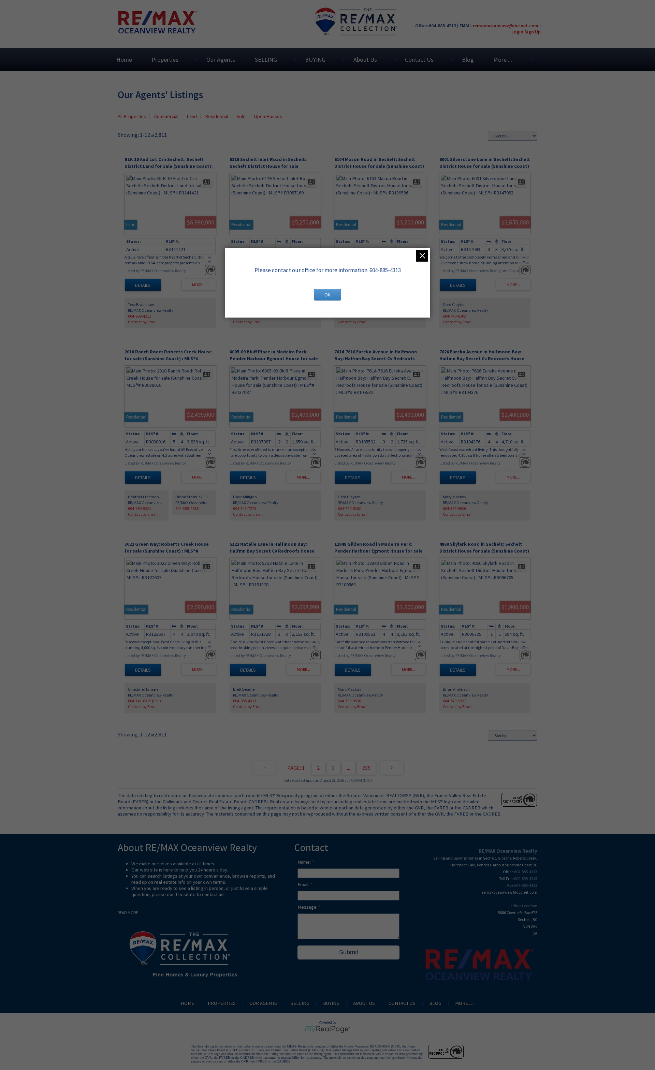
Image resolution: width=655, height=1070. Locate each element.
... (348, 767)
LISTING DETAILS (143, 285)
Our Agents (220, 59)
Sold (241, 116)
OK (327, 295)
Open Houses (268, 116)
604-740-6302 (454, 316)
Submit (348, 952)
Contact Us (419, 59)
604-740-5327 (454, 700)
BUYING (315, 59)
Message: (308, 907)
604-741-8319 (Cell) (144, 700)
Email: (303, 884)
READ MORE (128, 912)
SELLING (266, 59)
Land (192, 116)
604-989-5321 (139, 508)
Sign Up (532, 32)
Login (517, 32)
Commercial (166, 116)
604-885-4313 (244, 700)
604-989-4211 (139, 316)
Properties (164, 59)
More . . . (504, 59)
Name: (304, 862)
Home (124, 59)
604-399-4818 (187, 508)
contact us (212, 894)
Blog (468, 59)
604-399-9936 (454, 508)
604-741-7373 (244, 508)
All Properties (132, 116)
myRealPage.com (328, 1029)
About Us (365, 59)
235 (366, 767)
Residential (216, 116)
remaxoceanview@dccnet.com (505, 26)
